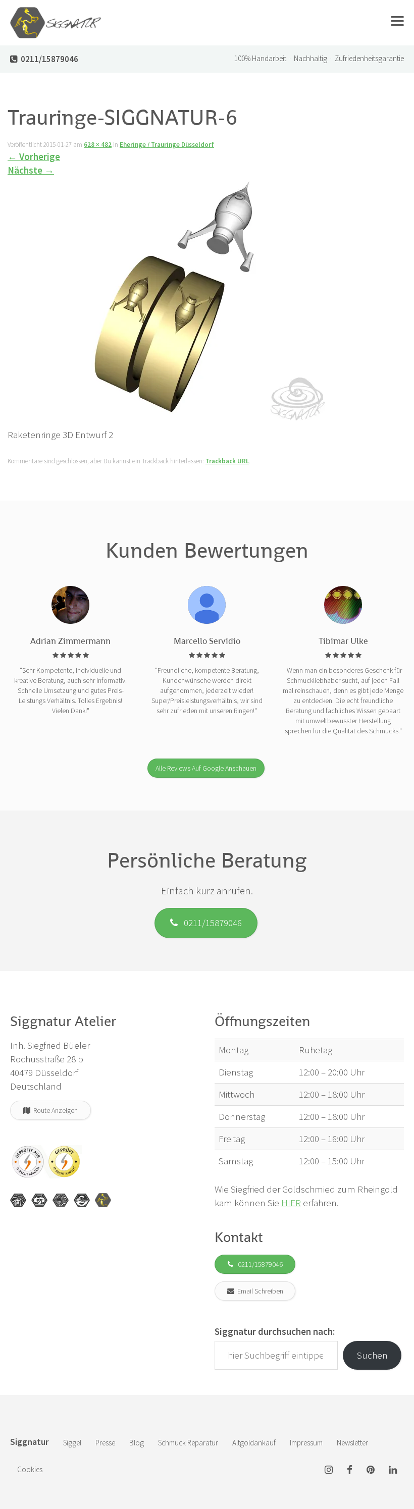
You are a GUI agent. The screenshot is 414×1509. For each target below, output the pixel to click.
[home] (55, 12)
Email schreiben (258, 1291)
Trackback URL (227, 461)
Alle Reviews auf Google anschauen (206, 768)
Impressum (306, 1442)
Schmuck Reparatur (188, 1442)
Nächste (31, 170)
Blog (136, 1442)
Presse (105, 1442)
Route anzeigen (54, 1110)
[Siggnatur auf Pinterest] (371, 1470)
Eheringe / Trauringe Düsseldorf (167, 144)
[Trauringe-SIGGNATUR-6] (166, 301)
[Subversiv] (61, 1200)
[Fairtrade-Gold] (82, 1200)
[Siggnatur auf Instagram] (329, 1470)
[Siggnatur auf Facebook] (349, 1470)
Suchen (372, 1355)
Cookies (29, 1469)
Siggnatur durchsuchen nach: (275, 1331)
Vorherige (34, 156)
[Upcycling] (18, 1200)
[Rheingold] (103, 1200)
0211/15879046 (210, 923)
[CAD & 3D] (39, 1200)
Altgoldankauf (254, 1442)
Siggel (72, 1442)
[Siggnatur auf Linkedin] (393, 1470)
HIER (291, 1203)
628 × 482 (98, 144)
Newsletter (352, 1442)
